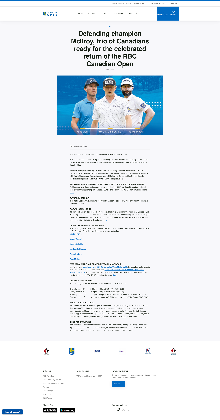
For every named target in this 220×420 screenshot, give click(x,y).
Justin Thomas (76, 233)
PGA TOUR (47, 394)
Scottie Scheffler (76, 244)
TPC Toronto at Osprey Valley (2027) (89, 376)
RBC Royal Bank (49, 376)
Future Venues (82, 370)
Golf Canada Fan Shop (157, 3)
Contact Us (132, 13)
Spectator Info (93, 13)
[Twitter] (123, 409)
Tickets (80, 13)
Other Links (48, 370)
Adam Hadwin (76, 254)
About (106, 13)
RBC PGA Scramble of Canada (54, 383)
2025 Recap (47, 398)
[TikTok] (128, 409)
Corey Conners (76, 239)
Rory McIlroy (75, 259)
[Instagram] (118, 409)
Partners (46, 387)
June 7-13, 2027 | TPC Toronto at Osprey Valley (127, 3)
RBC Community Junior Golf (53, 379)
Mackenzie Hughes (78, 249)
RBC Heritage (48, 390)
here (72, 192)
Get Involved (118, 13)
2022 (110, 26)
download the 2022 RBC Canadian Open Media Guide (105, 267)
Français (173, 3)
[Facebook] (113, 409)
